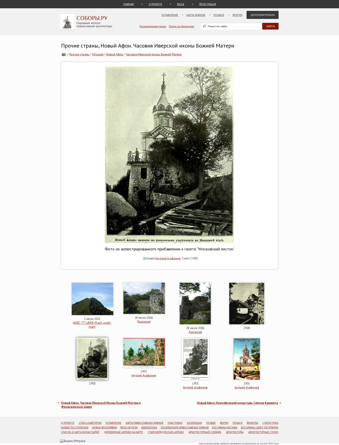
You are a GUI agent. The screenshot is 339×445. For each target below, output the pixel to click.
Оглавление (169, 15)
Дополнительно (263, 15)
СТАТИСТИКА (270, 422)
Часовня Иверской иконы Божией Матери (154, 54)
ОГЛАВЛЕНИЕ (113, 422)
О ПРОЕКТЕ (155, 4)
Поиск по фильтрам (181, 26)
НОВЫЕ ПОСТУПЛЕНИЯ (74, 427)
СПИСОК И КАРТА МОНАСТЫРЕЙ (80, 432)
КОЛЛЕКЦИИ (194, 422)
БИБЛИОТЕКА (149, 427)
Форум (237, 15)
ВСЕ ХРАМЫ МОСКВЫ (224, 427)
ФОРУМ (224, 422)
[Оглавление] (64, 54)
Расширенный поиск (153, 26)
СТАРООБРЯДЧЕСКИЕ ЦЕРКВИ (166, 432)
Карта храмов (195, 15)
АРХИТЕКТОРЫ (235, 432)
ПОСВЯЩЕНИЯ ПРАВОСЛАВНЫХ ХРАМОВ (185, 427)
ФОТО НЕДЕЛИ (129, 427)
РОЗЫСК (238, 422)
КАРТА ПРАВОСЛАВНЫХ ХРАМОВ (144, 422)
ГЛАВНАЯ (128, 4)
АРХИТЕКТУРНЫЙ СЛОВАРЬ (205, 432)
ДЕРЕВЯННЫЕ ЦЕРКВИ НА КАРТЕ (123, 432)
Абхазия (98, 54)
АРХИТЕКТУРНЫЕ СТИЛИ (263, 432)
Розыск (219, 15)
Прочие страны (79, 54)
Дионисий (144, 322)
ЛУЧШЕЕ (211, 422)
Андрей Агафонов (168, 258)
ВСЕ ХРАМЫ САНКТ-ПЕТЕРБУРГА (259, 427)
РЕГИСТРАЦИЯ (207, 4)
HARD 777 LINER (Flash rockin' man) (92, 325)
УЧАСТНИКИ (175, 422)
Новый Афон (114, 54)
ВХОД (180, 4)
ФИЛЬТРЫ (252, 422)
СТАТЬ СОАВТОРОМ (90, 422)
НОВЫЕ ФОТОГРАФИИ (104, 427)
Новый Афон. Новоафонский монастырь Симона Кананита (237, 403)
